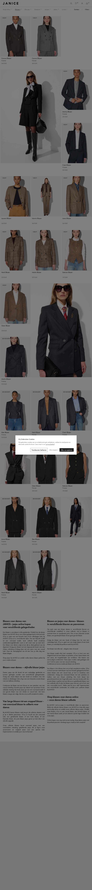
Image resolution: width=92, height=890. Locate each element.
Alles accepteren (67, 450)
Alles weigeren (53, 450)
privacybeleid (50, 444)
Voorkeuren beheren (39, 450)
